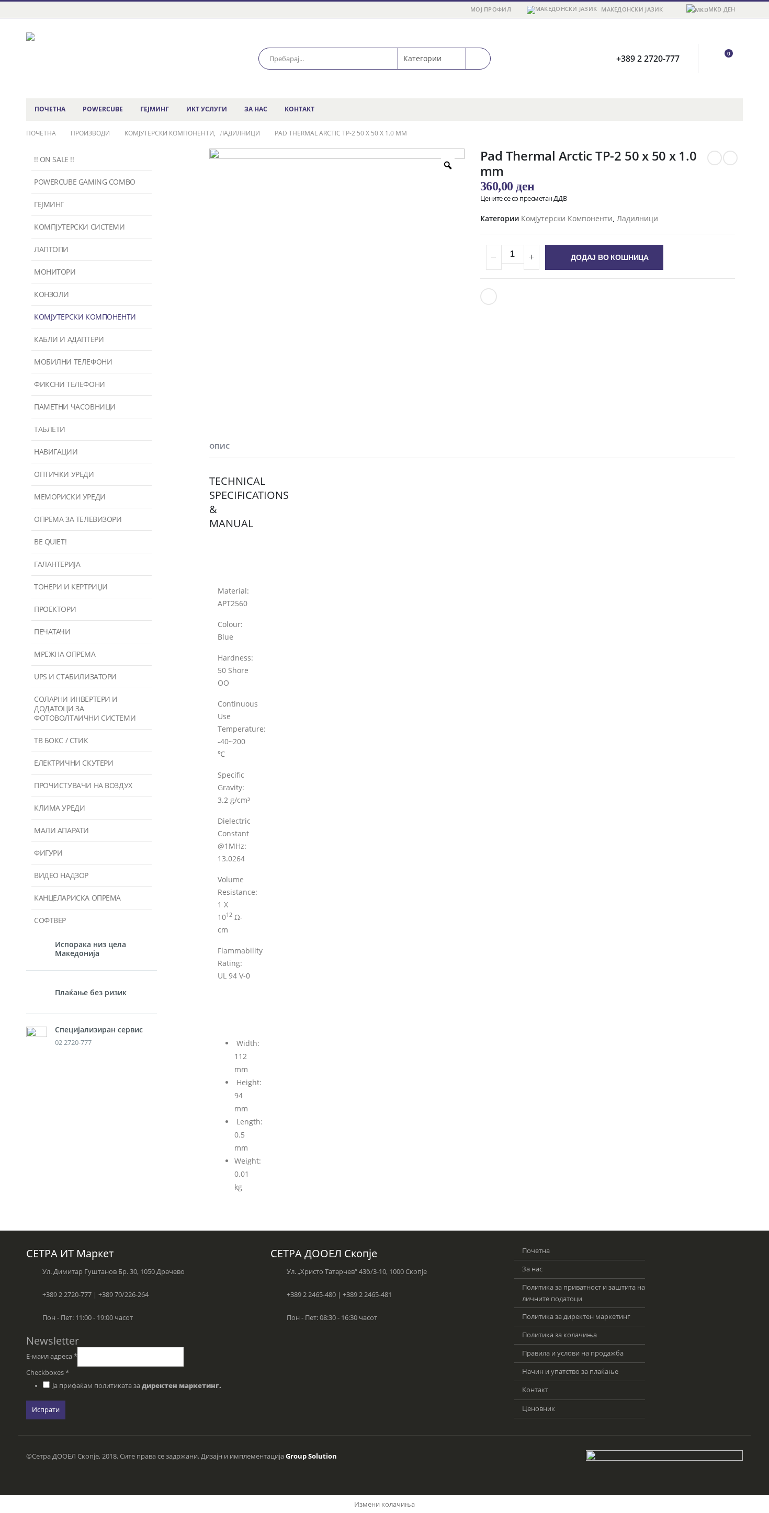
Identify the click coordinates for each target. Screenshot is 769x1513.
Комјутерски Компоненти (567, 218)
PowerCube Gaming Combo (84, 182)
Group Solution (311, 1456)
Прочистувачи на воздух (83, 785)
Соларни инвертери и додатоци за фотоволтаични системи (84, 708)
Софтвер (50, 920)
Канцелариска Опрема (77, 898)
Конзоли (51, 294)
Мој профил (490, 9)
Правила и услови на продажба (573, 1353)
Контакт (299, 109)
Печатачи (52, 631)
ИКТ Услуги (206, 109)
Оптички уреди (64, 474)
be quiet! (50, 542)
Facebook (488, 296)
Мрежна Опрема (65, 654)
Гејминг (154, 109)
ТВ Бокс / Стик (61, 740)
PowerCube (103, 109)
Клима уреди (59, 808)
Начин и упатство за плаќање (570, 1371)
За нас (255, 109)
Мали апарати (61, 830)
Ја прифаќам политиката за (136, 1385)
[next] (730, 158)
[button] (231, 559)
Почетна (50, 109)
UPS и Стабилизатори (75, 676)
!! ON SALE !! (54, 159)
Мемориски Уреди (70, 497)
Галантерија (57, 564)
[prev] (714, 158)
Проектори (55, 609)
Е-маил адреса (51, 1356)
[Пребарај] (478, 58)
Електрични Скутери (73, 763)
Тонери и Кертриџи (71, 586)
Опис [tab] (219, 446)
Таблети (49, 429)
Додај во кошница (610, 257)
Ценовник (538, 1408)
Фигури (48, 853)
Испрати (46, 1409)
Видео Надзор (61, 875)
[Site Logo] (91, 58)
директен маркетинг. (181, 1385)
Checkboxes (47, 1372)
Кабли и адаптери (69, 339)
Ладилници (637, 218)
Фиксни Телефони (69, 384)
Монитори (55, 272)
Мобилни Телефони (73, 362)
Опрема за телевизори (78, 519)
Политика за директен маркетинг (576, 1316)
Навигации (55, 452)
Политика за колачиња (559, 1334)
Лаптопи (51, 249)
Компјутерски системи (79, 227)
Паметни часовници (75, 407)
